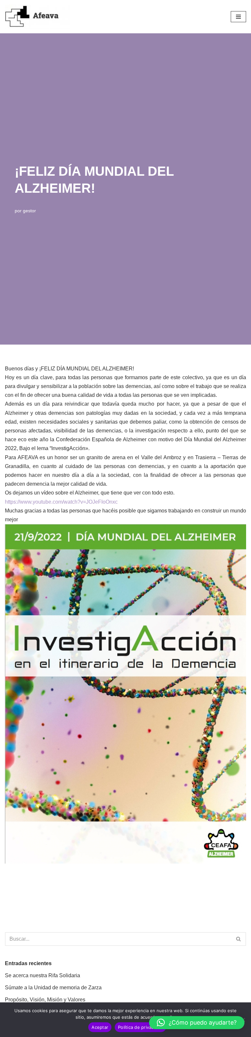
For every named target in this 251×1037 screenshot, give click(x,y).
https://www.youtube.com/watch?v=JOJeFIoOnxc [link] (61, 502)
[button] (196, 1022)
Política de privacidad (140, 1027)
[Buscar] (238, 939)
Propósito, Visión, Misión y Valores (45, 999)
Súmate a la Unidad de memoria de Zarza (53, 987)
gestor (29, 210)
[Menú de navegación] (238, 16)
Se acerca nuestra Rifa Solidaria (42, 975)
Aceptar (100, 1027)
